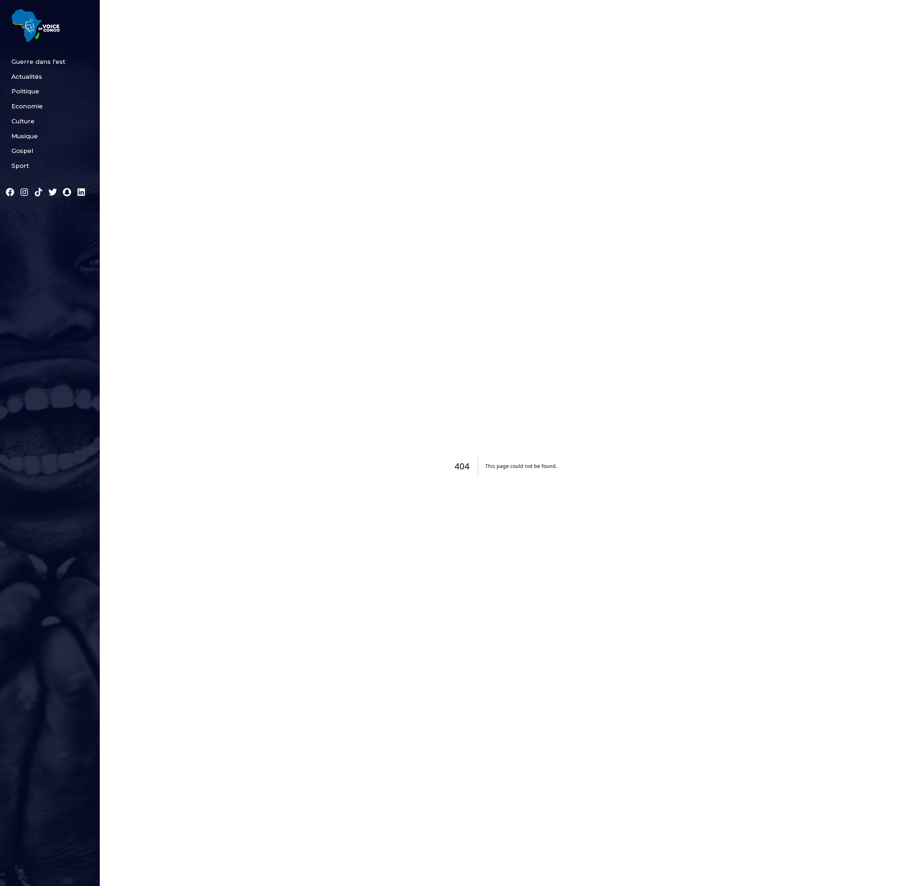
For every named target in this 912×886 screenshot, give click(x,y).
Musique (24, 136)
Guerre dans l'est (38, 61)
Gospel (22, 150)
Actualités (26, 76)
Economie (27, 106)
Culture (23, 121)
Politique (25, 91)
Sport (20, 165)
